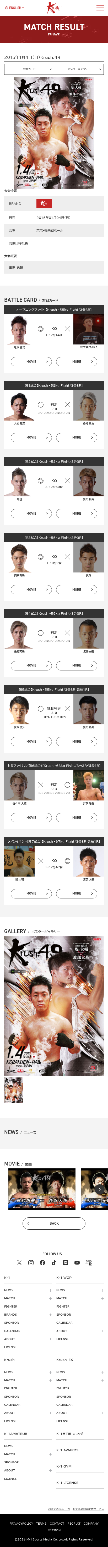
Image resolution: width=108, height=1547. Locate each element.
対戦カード (29, 69)
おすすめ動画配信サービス (88, 1508)
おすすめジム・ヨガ (59, 1508)
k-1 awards (67, 1450)
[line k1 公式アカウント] (65, 1262)
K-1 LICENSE (67, 1482)
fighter (10, 1306)
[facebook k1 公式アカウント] (42, 1262)
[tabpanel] (41, 1189)
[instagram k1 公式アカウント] (31, 1262)
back (54, 1223)
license (10, 1347)
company (91, 1523)
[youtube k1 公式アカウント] (77, 1262)
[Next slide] (100, 1189)
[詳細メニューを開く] (100, 8)
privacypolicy (21, 1523)
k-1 (69, 1433)
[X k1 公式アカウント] (19, 1262)
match (9, 1298)
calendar (12, 1331)
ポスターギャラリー (79, 69)
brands (10, 1314)
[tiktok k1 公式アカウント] (54, 1262)
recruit (73, 1523)
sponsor (11, 1322)
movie (31, 361)
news (8, 1290)
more (76, 361)
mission (54, 1530)
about (9, 1339)
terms (41, 1523)
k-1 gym (64, 1466)
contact (57, 1523)
